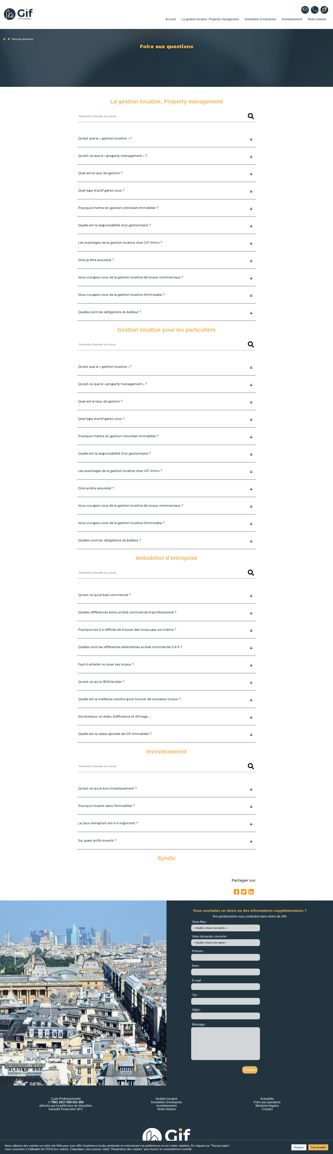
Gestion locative (166, 1098)
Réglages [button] (299, 1147)
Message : (199, 1024)
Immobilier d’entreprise (260, 19)
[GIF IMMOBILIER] (51, 14)
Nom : (196, 965)
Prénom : (198, 951)
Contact (267, 1109)
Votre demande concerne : (210, 936)
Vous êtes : (199, 921)
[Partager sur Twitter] (243, 892)
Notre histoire (317, 19)
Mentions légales (267, 1105)
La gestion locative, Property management (210, 19)
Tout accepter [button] (318, 1147)
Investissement (292, 19)
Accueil (171, 19)
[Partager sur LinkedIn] (251, 892)
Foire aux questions (267, 1102)
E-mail (196, 980)
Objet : (196, 1009)
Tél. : (195, 995)
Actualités (267, 1098)
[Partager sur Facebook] (236, 892)
